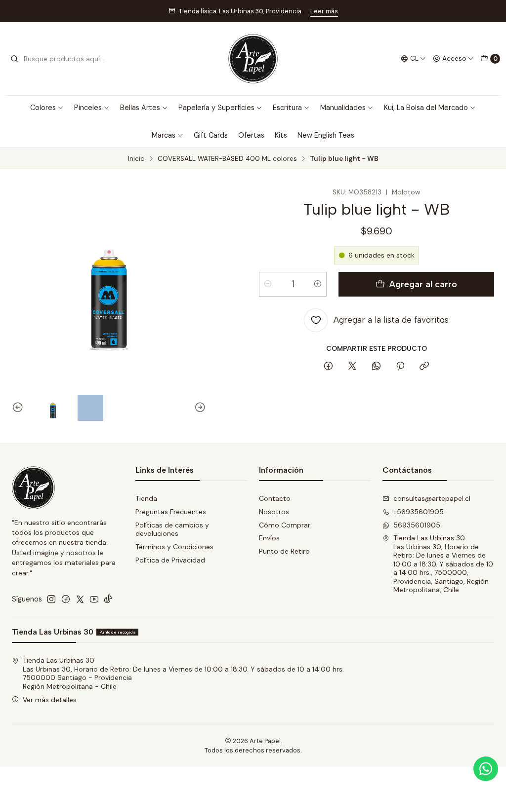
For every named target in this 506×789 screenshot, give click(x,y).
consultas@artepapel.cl (431, 498)
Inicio (136, 158)
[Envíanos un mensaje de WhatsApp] (485, 768)
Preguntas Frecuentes (170, 511)
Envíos (269, 537)
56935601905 (416, 525)
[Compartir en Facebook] (328, 367)
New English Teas (325, 135)
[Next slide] (198, 408)
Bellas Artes (140, 107)
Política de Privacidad (170, 560)
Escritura (287, 107)
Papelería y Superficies (216, 107)
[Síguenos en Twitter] (80, 599)
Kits (281, 135)
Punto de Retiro (284, 551)
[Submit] (14, 59)
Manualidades (343, 107)
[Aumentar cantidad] (317, 284)
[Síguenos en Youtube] (94, 599)
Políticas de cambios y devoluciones (172, 529)
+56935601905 (418, 511)
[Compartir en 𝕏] (352, 367)
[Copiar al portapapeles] (424, 367)
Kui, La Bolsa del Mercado (426, 107)
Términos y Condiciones (174, 546)
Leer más (324, 11)
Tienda (146, 498)
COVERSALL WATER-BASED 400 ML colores (227, 158)
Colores (43, 107)
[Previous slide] (19, 408)
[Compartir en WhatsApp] (376, 367)
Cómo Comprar (284, 525)
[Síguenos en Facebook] (66, 599)
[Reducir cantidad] (267, 284)
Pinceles (88, 107)
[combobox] (60, 59)
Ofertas (251, 135)
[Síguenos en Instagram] (51, 599)
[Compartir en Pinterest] (400, 367)
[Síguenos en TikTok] (108, 599)
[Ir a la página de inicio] (253, 58)
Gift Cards (211, 135)
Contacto (275, 498)
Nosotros (274, 511)
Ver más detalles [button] (50, 699)
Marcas (163, 135)
